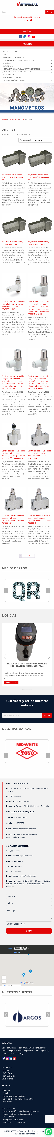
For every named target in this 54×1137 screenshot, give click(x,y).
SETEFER (14, 1131)
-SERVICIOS (6, 1070)
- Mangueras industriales (12, 1119)
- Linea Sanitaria (9, 1117)
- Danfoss (6, 1090)
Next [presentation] (48, 590)
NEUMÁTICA (14, 119)
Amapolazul (34, 1134)
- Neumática (7, 1101)
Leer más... (11, 682)
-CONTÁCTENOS (8, 1076)
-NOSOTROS (7, 1067)
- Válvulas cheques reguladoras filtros (18, 1099)
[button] (25, 31)
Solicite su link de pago (22, 17)
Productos (27, 43)
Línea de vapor (9, 1108)
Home (4, 119)
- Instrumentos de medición (13, 1096)
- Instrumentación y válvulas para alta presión (21, 1111)
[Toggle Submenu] (51, 51)
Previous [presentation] (6, 590)
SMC (22, 119)
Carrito (36, 17)
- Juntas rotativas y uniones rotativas (17, 1114)
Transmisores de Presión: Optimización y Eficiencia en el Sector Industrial (27, 665)
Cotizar (24, 20)
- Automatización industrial (13, 1122)
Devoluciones (7, 1079)
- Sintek (5, 1093)
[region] (27, 98)
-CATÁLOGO (7, 1073)
